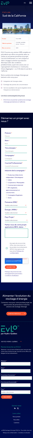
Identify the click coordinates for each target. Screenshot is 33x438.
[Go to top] (29, 434)
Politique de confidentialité (10, 432)
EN (25, 3)
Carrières (16, 422)
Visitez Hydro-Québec (9, 341)
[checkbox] (16, 186)
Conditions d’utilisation (24, 432)
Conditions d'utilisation (12, 275)
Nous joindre (16, 416)
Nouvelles (16, 420)
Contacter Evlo (14, 313)
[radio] (16, 176)
